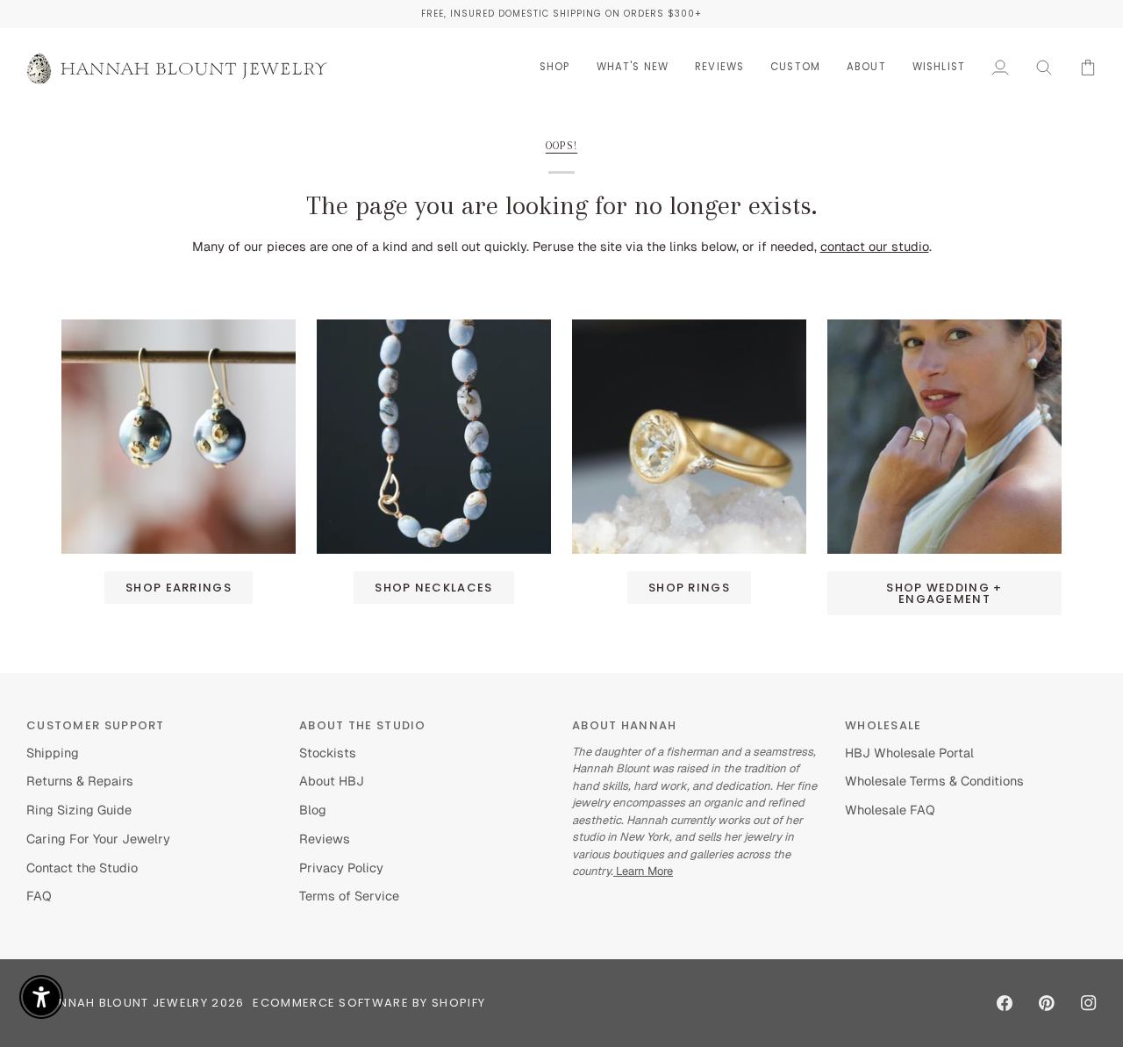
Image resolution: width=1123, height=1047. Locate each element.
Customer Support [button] (95, 725)
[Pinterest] (1047, 1003)
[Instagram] (1089, 1003)
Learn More (643, 871)
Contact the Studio (82, 867)
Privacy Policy (341, 867)
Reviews (324, 838)
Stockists (327, 752)
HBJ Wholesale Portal (909, 752)
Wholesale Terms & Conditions (934, 780)
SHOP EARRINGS (178, 587)
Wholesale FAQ (890, 809)
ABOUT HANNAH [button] (624, 725)
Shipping (52, 752)
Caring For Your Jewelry (98, 838)
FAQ (39, 895)
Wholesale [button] (883, 725)
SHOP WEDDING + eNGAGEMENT (944, 593)
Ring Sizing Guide (79, 809)
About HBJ (331, 780)
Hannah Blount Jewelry (124, 1002)
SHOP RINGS (689, 587)
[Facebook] (1004, 1003)
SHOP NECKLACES (433, 587)
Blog (312, 809)
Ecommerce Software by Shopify (369, 1002)
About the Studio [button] (362, 725)
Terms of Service (349, 895)
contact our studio (874, 246)
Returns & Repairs (79, 780)
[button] (554, 67)
